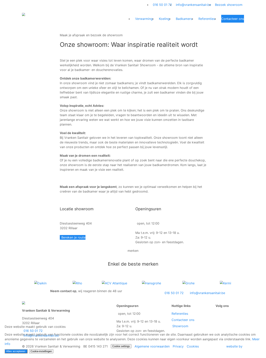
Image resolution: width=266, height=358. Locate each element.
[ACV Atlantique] (114, 283)
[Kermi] (225, 283)
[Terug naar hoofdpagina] (23, 14)
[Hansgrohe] (151, 283)
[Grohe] (188, 283)
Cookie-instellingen (41, 351)
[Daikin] (40, 283)
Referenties (180, 314)
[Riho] (77, 283)
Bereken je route (73, 237)
